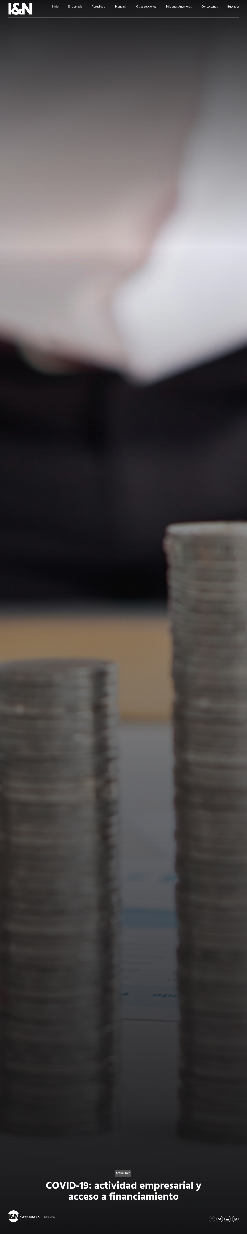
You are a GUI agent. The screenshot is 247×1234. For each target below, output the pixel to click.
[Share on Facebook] (212, 1219)
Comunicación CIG (30, 1216)
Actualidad (98, 6)
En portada (75, 6)
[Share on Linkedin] (227, 1219)
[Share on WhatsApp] (235, 1219)
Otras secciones (146, 6)
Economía (121, 6)
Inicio (55, 6)
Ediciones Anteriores (179, 6)
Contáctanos (209, 6)
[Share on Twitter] (220, 1219)
